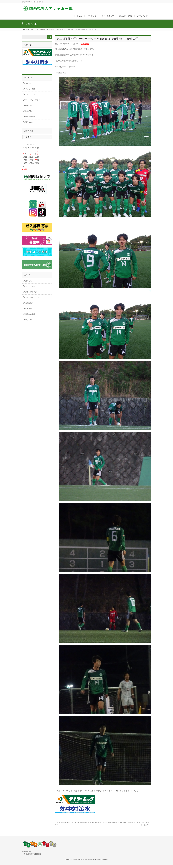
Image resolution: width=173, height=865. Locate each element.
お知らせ (28, 83)
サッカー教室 (30, 89)
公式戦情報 (44, 29)
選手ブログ (29, 122)
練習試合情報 (30, 117)
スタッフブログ (31, 94)
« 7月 (24, 169)
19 (28, 160)
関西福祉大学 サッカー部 (83, 859)
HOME (26, 29)
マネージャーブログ (32, 100)
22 (36, 160)
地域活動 (28, 111)
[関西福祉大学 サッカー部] (48, 10)
